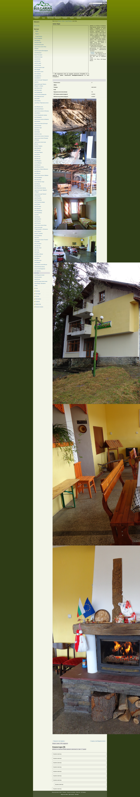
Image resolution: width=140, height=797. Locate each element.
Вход (105, 0)
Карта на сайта (64, 794)
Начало (36, 18)
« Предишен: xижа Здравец (58, 741)
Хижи (43, 18)
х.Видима (92, 52)
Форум (72, 18)
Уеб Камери (83, 792)
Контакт (77, 794)
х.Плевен (92, 53)
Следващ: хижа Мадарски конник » (98, 741)
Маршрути (58, 18)
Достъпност (71, 794)
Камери (79, 18)
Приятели (78, 792)
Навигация (36, 29)
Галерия (65, 18)
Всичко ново (36, 25)
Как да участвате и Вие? (57, 792)
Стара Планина (68, 21)
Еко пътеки (51, 18)
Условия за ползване (71, 792)
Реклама (64, 792)
